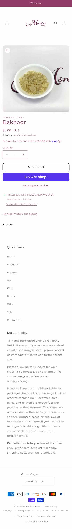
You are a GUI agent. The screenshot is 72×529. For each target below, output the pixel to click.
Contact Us (14, 320)
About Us (13, 264)
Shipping (7, 135)
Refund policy (22, 511)
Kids (10, 288)
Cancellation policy (38, 521)
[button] (7, 23)
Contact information (47, 516)
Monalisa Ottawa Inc (33, 506)
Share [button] (10, 224)
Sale (9, 312)
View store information (21, 204)
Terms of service (60, 511)
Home (11, 256)
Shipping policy (25, 516)
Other (11, 304)
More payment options (36, 185)
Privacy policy (40, 511)
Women (12, 272)
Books (11, 296)
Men (10, 280)
